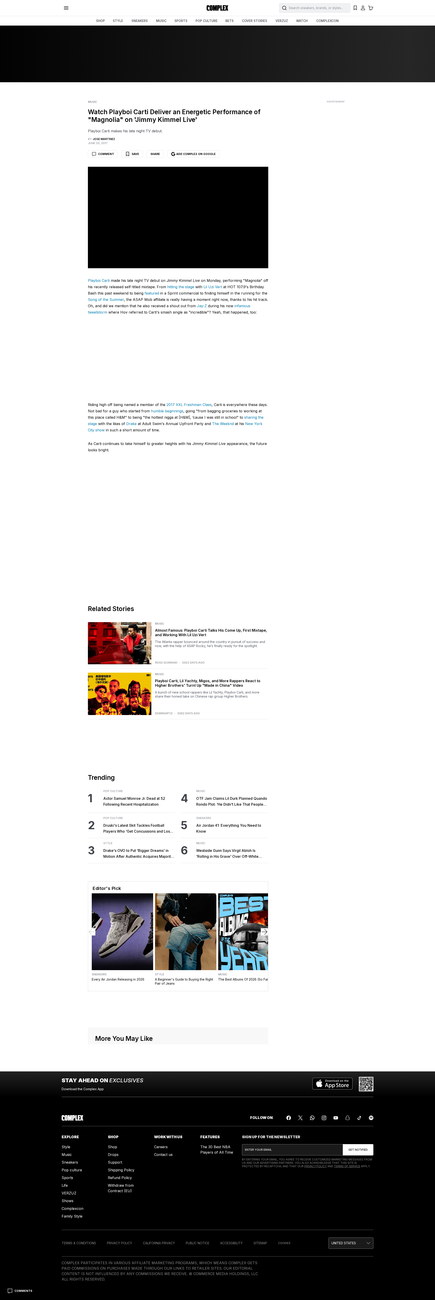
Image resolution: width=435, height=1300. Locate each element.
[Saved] (355, 8)
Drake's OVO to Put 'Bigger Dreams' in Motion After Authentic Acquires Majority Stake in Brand (138, 964)
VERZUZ (282, 21)
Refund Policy (120, 1288)
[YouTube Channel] (336, 1228)
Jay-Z (202, 306)
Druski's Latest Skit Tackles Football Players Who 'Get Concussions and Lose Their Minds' (137, 939)
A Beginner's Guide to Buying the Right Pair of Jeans (184, 1092)
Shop (112, 1257)
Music (92, 102)
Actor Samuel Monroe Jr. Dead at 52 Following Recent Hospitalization (134, 912)
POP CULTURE (207, 21)
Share (155, 154)
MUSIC (161, 21)
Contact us (163, 1265)
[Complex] (217, 8)
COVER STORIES (254, 21)
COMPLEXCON (327, 21)
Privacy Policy (315, 1276)
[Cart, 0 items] (370, 8)
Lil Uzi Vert (212, 287)
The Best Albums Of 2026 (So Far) (244, 1090)
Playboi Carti (99, 280)
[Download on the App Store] (332, 1194)
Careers (161, 1257)
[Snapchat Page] (347, 1228)
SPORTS (180, 21)
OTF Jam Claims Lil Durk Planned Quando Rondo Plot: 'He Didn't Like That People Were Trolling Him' (231, 912)
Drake (131, 534)
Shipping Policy (121, 1280)
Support (115, 1272)
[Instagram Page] (324, 1228)
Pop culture (72, 1280)
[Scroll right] (264, 1042)
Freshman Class (197, 515)
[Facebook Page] (288, 1228)
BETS (229, 21)
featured (152, 293)
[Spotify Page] (371, 1228)
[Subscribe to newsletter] (358, 1260)
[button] (178, 452)
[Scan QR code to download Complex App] (366, 1194)
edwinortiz (164, 824)
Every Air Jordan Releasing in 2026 (118, 1090)
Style (107, 953)
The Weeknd (223, 534)
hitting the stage (180, 287)
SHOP (100, 21)
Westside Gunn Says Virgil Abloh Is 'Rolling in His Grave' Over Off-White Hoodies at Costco (227, 964)
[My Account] (363, 8)
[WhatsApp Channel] (312, 1228)
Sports (67, 1288)
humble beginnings (167, 521)
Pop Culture (113, 901)
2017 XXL (175, 515)
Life (65, 1295)
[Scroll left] (91, 1042)
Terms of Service (347, 1276)
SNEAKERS (139, 21)
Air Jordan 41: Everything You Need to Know (228, 939)
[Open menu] (66, 7)
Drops (113, 1265)
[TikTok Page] (359, 1228)
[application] (178, 452)
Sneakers (203, 928)
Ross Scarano (166, 773)
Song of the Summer (106, 299)
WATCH (302, 21)
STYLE (118, 21)
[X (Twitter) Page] (300, 1228)
